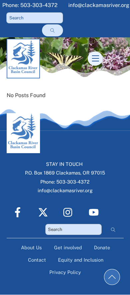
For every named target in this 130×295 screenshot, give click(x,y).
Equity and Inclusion (80, 260)
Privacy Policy (65, 272)
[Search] (52, 30)
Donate (102, 247)
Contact (37, 260)
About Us (31, 247)
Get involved (68, 247)
